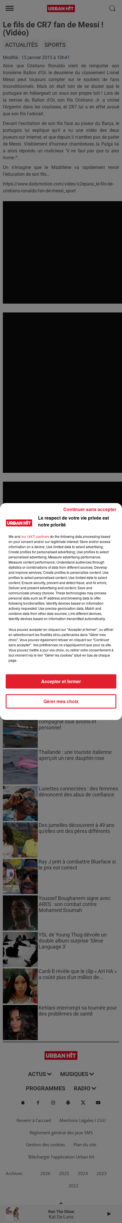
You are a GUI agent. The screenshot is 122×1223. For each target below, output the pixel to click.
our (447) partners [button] (35, 536)
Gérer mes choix (61, 701)
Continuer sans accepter (89, 509)
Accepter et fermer (61, 681)
